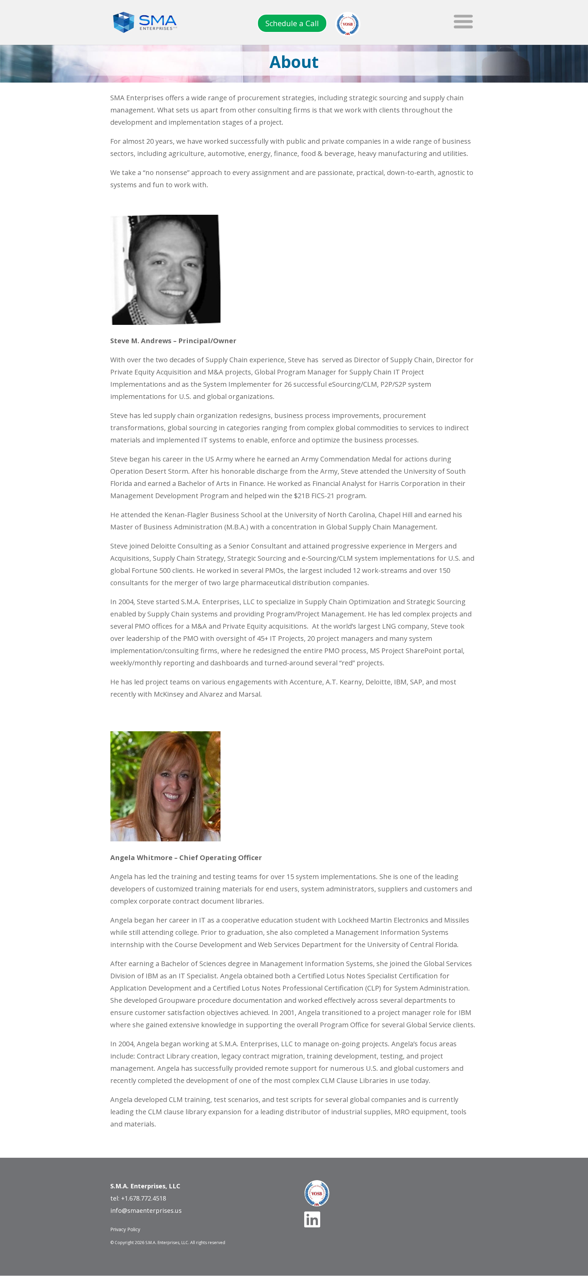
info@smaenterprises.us (146, 1210)
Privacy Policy (125, 1229)
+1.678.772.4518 (143, 1198)
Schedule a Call (292, 23)
